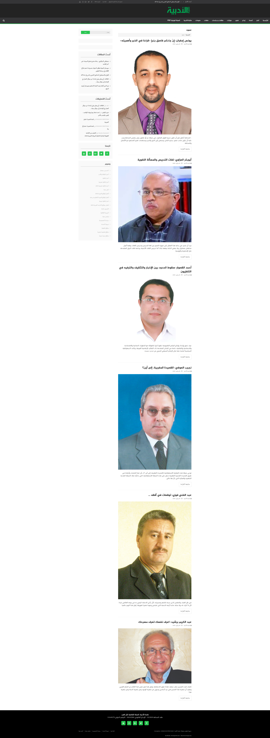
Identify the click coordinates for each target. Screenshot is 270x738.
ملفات (206, 20)
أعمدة (251, 20)
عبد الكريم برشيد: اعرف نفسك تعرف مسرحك (164, 622)
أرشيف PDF (97, 2)
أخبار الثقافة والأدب (104, 174)
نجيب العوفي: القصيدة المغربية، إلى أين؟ (166, 368)
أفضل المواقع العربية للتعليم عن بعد (99, 197)
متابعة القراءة (185, 149)
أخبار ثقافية (106, 178)
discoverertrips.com (186, 735)
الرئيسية (265, 20)
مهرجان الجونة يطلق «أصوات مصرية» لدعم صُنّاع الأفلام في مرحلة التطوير (95, 69)
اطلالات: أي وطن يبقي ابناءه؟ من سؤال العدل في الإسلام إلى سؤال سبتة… (161, 2)
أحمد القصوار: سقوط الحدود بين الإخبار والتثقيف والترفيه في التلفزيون (155, 270)
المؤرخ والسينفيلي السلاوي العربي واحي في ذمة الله (95, 75)
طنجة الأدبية (187, 44)
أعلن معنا (106, 190)
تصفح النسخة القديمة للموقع (115, 2)
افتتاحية (104, 2)
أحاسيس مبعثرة (104, 170)
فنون (237, 20)
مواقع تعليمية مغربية (103, 232)
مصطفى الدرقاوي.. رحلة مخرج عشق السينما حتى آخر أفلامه (95, 62)
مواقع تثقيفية (105, 228)
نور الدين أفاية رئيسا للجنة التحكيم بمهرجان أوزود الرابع (95, 87)
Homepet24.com (175, 735)
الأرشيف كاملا (105, 209)
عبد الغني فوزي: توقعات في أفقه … (169, 495)
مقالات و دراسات (217, 20)
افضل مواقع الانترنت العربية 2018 (100, 205)
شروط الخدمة (105, 224)
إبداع (243, 20)
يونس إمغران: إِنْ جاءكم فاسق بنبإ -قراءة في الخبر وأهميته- (155, 41)
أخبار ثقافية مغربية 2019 (102, 186)
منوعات (197, 20)
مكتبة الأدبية (188, 20)
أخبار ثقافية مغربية (104, 182)
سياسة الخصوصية (104, 220)
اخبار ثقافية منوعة (104, 201)
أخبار (257, 20)
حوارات (229, 20)
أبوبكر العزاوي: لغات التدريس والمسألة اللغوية (164, 160)
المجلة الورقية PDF (173, 20)
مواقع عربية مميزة (104, 236)
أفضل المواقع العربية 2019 (102, 194)
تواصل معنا (106, 217)
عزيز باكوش (105, 112)
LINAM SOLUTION (166, 731)
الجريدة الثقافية (105, 213)
